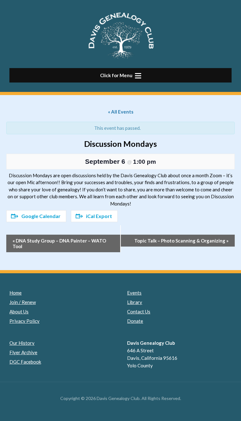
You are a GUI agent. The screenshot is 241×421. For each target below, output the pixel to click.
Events (134, 293)
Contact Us (138, 311)
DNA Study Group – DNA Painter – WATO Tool (59, 243)
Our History (22, 343)
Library (134, 302)
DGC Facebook (25, 362)
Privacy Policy (24, 321)
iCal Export (99, 216)
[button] (120, 75)
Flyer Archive (23, 352)
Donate (135, 321)
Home (15, 293)
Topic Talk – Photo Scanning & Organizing (181, 240)
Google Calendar (41, 216)
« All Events (120, 112)
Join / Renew (22, 302)
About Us (19, 311)
